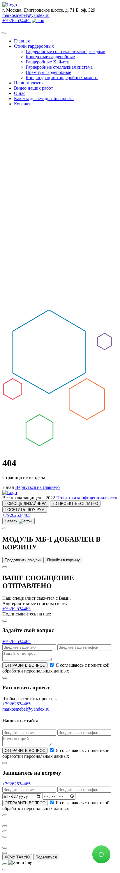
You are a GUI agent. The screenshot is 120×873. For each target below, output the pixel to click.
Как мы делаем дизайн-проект (44, 98)
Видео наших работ (33, 88)
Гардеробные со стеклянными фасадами (65, 51)
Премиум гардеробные (48, 72)
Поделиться (46, 857)
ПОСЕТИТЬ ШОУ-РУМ (25, 510)
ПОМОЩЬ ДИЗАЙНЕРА (26, 503)
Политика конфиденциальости (86, 497)
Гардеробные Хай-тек (47, 61)
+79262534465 (16, 20)
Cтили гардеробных (34, 46)
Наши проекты (29, 82)
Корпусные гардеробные (50, 56)
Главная (22, 40)
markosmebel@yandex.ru (26, 15)
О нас (19, 93)
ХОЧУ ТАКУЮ (17, 857)
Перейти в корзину (63, 560)
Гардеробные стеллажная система (59, 67)
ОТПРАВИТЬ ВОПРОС (25, 665)
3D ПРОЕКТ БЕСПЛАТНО (75, 503)
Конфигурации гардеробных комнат (62, 77)
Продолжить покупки (23, 560)
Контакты (23, 103)
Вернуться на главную (37, 487)
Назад (8, 487)
